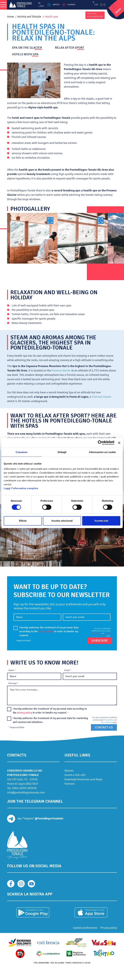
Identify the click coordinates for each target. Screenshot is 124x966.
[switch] (46, 507)
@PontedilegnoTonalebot (49, 818)
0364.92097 (19, 788)
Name (12, 670)
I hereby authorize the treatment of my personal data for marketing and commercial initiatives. (50, 720)
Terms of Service (106, 722)
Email (67, 670)
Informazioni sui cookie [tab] (102, 452)
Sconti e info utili (74, 775)
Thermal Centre (101, 396)
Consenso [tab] (21, 452)
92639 (33, 788)
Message (13, 683)
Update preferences (85, 928)
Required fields (23, 640)
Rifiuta (22, 520)
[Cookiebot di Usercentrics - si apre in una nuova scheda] (100, 442)
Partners (69, 783)
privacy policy (45, 631)
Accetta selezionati (62, 520)
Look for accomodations (95, 15)
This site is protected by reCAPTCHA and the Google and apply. (100, 632)
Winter (56, 4)
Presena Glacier (61, 370)
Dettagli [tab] (62, 452)
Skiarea (69, 770)
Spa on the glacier (27, 47)
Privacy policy (108, 928)
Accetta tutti (101, 520)
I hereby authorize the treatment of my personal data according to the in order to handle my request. (48, 631)
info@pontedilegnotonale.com (26, 792)
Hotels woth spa (25, 54)
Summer (71, 4)
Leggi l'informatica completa (21, 488)
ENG (42, 6)
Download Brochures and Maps (83, 779)
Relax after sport (69, 47)
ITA (39, 3)
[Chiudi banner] (119, 443)
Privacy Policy (96, 633)
